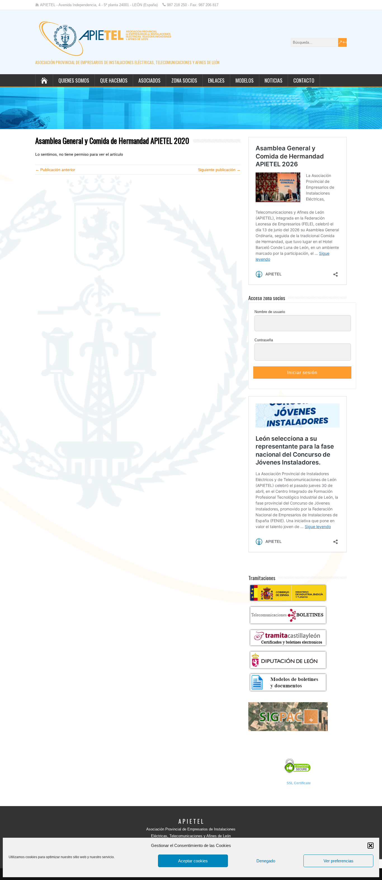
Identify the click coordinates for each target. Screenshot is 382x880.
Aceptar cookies (193, 860)
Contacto (303, 80)
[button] (370, 845)
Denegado (265, 860)
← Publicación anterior (55, 169)
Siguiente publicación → (219, 169)
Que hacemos (114, 80)
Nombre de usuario (269, 312)
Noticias (273, 80)
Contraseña (263, 340)
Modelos (244, 80)
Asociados (149, 80)
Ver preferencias (338, 860)
